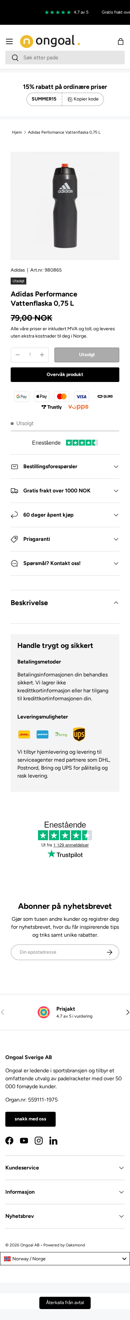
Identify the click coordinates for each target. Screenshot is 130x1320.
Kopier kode (86, 99)
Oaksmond (75, 1245)
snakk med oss (30, 1119)
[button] (120, 41)
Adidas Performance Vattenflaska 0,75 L (64, 132)
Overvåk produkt (65, 374)
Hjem (17, 132)
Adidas (18, 270)
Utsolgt (87, 354)
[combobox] (65, 57)
